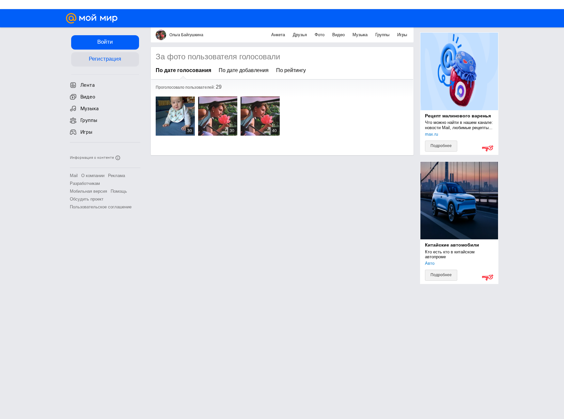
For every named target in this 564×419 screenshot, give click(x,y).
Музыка (360, 34)
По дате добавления (244, 70)
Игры (402, 34)
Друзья (300, 34)
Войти (105, 42)
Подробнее (441, 145)
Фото (320, 34)
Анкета (278, 34)
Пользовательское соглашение (101, 206)
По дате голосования (183, 70)
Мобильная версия (88, 191)
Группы (383, 34)
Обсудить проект (86, 199)
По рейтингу (291, 70)
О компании (92, 175)
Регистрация (105, 59)
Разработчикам (85, 183)
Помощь (119, 191)
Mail (74, 175)
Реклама (116, 175)
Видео (339, 34)
